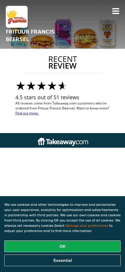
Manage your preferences (86, 225)
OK (63, 246)
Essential (62, 260)
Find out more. (27, 113)
